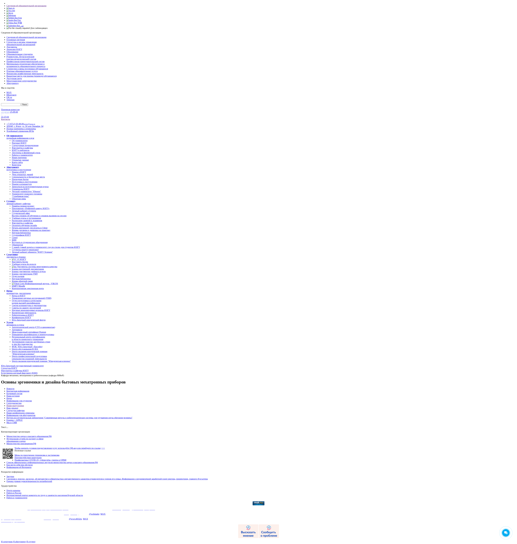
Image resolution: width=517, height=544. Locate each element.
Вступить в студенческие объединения (30, 242)
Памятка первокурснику (23, 206)
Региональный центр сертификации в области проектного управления (28, 338)
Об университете (20, 140)
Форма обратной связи (22, 281)
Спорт (15, 237)
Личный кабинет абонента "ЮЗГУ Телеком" (32, 252)
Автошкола (17, 330)
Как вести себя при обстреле (19, 465)
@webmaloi (94, 514)
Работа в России (13, 493)
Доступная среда (14, 78)
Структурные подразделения (25, 145)
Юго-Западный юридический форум (29, 320)
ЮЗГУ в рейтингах (20, 150)
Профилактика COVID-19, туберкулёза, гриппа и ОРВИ (40, 460)
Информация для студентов (19, 401)
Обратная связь (19, 199)
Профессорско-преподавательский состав (25, 61)
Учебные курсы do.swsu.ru (24, 264)
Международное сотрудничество (21, 81)
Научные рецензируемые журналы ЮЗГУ (31, 310)
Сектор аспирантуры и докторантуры (29, 305)
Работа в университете (22, 155)
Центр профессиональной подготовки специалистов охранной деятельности (29, 357)
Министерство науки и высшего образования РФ (29, 436)
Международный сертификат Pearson (29, 332)
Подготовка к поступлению (24, 182)
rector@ (29, 124)
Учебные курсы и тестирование (26, 218)
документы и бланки (16, 255)
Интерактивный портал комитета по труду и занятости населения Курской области (44, 495)
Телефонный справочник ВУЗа (20, 131)
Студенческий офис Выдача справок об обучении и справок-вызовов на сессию (39, 214)
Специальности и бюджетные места (28, 177)
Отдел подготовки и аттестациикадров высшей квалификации (26, 301)
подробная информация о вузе (20, 137)
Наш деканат (12, 408)
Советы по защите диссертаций (26, 308)
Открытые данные (20, 160)
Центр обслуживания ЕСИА (25, 349)
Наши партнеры (19, 157)
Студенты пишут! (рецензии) (25, 249)
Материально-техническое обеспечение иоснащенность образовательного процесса (25, 65)
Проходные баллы (20, 179)
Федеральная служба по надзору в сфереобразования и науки (24, 440)
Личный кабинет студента (24, 211)
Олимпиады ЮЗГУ (20, 189)
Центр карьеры (13, 490)
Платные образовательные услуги (22, 71)
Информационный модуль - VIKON (41, 283)
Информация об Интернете (19, 467)
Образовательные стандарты (19, 54)
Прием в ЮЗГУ (19, 172)
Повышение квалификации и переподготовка (33, 334)
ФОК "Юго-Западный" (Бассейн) (27, 346)
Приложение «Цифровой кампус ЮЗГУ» (31, 208)
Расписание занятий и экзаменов (27, 220)
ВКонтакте (11, 95)
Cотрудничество (14, 403)
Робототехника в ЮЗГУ (23, 315)
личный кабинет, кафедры (18, 202)
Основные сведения (15, 40)
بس (22, 26)
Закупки (10, 476)
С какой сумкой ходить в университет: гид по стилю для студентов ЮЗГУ (46, 247)
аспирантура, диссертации (18, 292)
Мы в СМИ (11, 422)
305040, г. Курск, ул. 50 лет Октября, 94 (24, 126)
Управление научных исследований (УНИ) (31, 298)
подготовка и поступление (18, 168)
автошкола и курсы (15, 323)
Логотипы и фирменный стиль (26, 153)
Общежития (17, 245)
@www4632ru (75, 519)
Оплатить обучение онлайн (24, 225)
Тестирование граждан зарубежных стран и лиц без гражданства (31, 343)
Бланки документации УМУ (25, 274)
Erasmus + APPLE (14, 420)
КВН (14, 240)
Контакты (5, 119)
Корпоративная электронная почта (28, 288)
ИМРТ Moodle (18, 286)
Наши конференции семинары (20, 413)
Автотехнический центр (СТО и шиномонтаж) (33, 327)
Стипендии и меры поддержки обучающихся (27, 69)
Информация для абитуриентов (20, 415)
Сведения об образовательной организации (26, 6)
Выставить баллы (20, 262)
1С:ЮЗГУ (21, 259)
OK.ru (9, 97)
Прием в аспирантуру (22, 184)
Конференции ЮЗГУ (21, 317)
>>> (103, 448)
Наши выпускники (15, 405)
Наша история (13, 396)
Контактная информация (17, 391)
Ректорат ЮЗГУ (19, 143)
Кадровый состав (14, 393)
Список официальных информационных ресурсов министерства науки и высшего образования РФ (52, 462)
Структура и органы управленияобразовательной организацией (21, 43)
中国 (19, 23)
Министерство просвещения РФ (21, 443)
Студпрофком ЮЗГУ (21, 235)
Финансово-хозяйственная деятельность (24, 73)
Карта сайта (17, 162)
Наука (9, 398)
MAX (9, 92)
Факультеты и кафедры (22, 148)
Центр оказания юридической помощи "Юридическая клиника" (29, 352)
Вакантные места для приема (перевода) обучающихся (31, 76)
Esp (19, 20)
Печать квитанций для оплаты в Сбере (30, 228)
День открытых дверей (22, 174)
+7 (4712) (15, 124)
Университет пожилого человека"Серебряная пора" (27, 195)
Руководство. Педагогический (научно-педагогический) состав (21, 57)
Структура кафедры (15, 410)
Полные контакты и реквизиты (21, 129)
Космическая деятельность (24, 313)
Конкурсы (16, 165)
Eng (20, 18)
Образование (12, 52)
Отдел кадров (18, 276)
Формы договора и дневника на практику (31, 230)
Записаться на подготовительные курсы (30, 186)
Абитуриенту (12, 83)
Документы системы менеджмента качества (36, 266)
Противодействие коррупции (28, 457)
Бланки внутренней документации (28, 269)
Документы (11, 47)
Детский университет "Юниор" (26, 191)
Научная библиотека (21, 233)
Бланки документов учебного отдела (29, 271)
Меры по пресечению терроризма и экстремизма (37, 455)
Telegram (10, 100)
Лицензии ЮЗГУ (14, 49)
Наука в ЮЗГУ (18, 296)
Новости (10, 388)
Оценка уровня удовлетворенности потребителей (29, 481)
